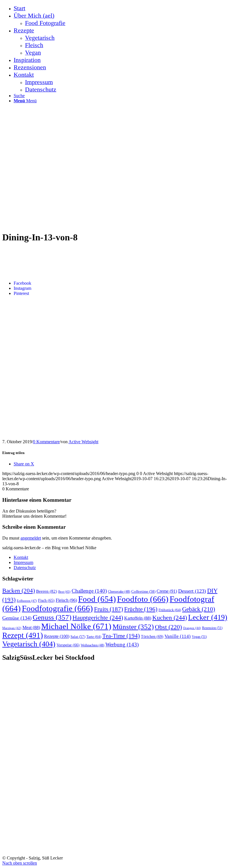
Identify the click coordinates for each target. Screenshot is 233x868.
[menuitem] (122, 8)
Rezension (212, 628)
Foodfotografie (57, 608)
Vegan (199, 637)
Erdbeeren (27, 600)
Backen (18, 590)
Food (97, 598)
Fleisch (66, 600)
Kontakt (21, 557)
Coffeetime (143, 592)
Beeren (46, 591)
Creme (167, 591)
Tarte (93, 636)
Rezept (22, 635)
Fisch (46, 600)
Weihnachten (92, 645)
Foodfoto (142, 598)
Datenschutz (25, 567)
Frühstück (170, 610)
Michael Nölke (76, 626)
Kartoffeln (137, 618)
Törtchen (152, 636)
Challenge (89, 591)
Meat (31, 627)
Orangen (192, 628)
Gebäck (198, 609)
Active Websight (83, 441)
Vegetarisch (28, 644)
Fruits (108, 609)
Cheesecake (119, 592)
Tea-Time (121, 635)
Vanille (178, 636)
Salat (77, 637)
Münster (133, 626)
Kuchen (169, 617)
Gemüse (17, 618)
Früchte (140, 609)
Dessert (192, 591)
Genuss (52, 617)
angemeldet (30, 538)
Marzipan (11, 628)
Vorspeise (68, 645)
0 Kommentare (46, 441)
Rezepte (56, 636)
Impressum (23, 562)
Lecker (207, 617)
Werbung (122, 645)
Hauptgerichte (97, 617)
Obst (168, 627)
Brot (64, 591)
